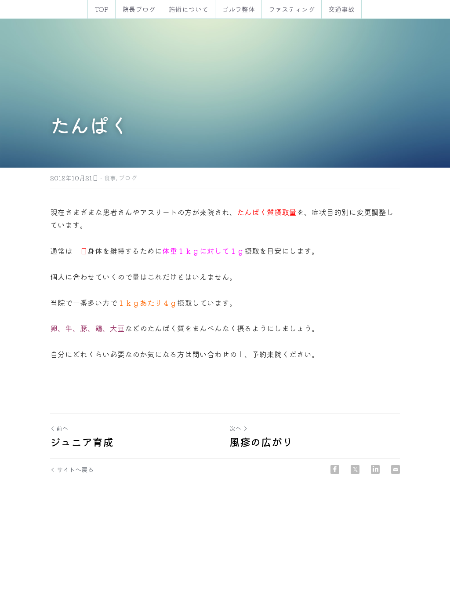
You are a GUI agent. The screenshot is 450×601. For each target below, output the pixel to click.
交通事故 (341, 9)
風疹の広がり (261, 441)
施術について (188, 9)
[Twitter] (355, 469)
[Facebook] (334, 469)
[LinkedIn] (375, 469)
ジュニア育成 (81, 441)
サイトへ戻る (75, 469)
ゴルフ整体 (238, 9)
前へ (62, 428)
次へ (235, 428)
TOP (101, 9)
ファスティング (292, 9)
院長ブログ (138, 9)
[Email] (395, 469)
